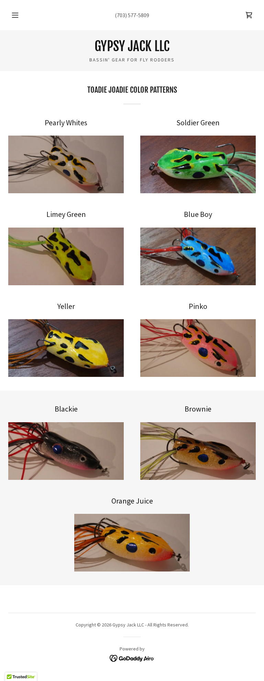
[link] (249, 15)
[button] (19, 15)
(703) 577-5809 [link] (132, 15)
